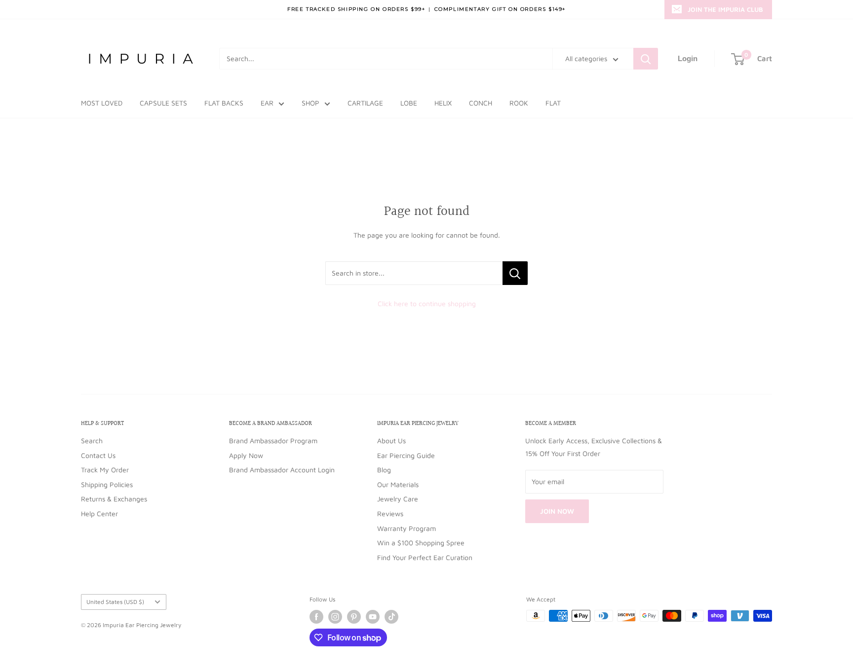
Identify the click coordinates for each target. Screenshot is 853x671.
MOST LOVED (101, 103)
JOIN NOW (557, 511)
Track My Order (105, 469)
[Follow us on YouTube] (373, 617)
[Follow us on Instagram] (335, 617)
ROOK (518, 103)
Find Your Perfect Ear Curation (424, 557)
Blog (384, 469)
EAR (267, 103)
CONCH (480, 103)
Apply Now (246, 455)
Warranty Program (406, 528)
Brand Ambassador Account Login (282, 469)
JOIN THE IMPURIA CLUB (725, 9)
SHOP (310, 103)
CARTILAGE (365, 103)
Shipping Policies (107, 484)
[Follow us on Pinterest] (354, 617)
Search (92, 440)
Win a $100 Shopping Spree (421, 542)
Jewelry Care (397, 498)
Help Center (99, 513)
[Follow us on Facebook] (316, 617)
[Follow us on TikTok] (391, 617)
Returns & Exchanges (114, 498)
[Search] (645, 59)
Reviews (390, 513)
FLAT (553, 103)
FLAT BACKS (223, 103)
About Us (391, 440)
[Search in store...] (515, 273)
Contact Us (98, 455)
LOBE (408, 103)
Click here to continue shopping (427, 303)
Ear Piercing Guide (406, 455)
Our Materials (398, 484)
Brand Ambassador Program (273, 440)
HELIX (443, 103)
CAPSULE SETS (163, 103)
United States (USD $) (115, 602)
